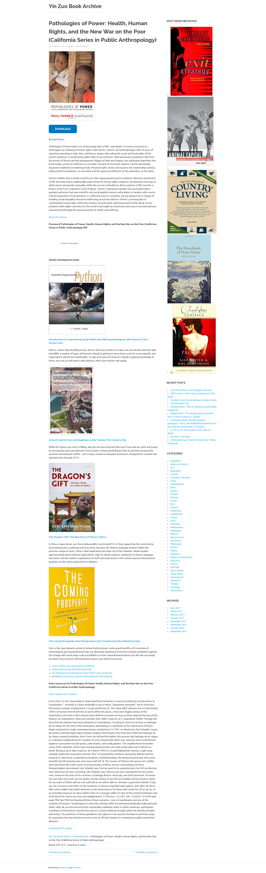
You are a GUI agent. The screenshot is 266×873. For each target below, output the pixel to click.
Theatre (174, 584)
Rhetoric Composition (181, 557)
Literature (175, 524)
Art (172, 467)
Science (174, 564)
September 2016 (178, 631)
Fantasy (174, 497)
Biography (175, 471)
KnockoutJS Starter (60, 852)
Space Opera (176, 574)
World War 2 (176, 590)
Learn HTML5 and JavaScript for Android (73, 666)
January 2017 (177, 618)
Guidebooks (176, 514)
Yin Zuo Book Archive (75, 6)
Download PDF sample (61, 828)
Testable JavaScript (145, 852)
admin (70, 46)
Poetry (173, 550)
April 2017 (175, 608)
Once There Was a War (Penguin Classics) (191, 390)
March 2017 (176, 611)
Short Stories (177, 570)
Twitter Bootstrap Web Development (72, 669)
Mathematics (177, 527)
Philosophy (175, 544)
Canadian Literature (180, 477)
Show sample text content (63, 694)
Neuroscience (177, 537)
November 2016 (178, 624)
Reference (175, 554)
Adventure (175, 461)
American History (179, 464)
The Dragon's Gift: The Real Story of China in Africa (77, 537)
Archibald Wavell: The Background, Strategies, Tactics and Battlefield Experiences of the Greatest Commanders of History (191, 423)
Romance (175, 560)
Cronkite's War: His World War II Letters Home (193, 400)
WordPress (63, 867)
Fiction (173, 500)
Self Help (174, 567)
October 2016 (177, 628)
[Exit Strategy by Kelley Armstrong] (191, 95)
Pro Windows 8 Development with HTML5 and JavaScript (82, 673)
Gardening (175, 510)
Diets (173, 487)
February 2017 (177, 614)
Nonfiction (175, 540)
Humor (173, 517)
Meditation (175, 530)
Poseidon (76, 867)
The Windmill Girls (179, 403)
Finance (174, 507)
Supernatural (176, 577)
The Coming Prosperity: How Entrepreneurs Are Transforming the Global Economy (94, 641)
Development (82, 46)
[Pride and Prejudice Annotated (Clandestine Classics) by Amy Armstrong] (194, 372)
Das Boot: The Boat (180, 436)
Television (175, 580)
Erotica (174, 491)
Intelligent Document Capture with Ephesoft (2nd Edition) (82, 676)
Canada (174, 474)
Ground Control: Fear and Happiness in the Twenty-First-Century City (87, 440)
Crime (173, 481)
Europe (173, 494)
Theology (175, 587)
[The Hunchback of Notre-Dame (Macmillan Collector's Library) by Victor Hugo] (189, 302)
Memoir (174, 534)
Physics (174, 547)
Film (172, 504)
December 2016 (178, 621)
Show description (58, 217)
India (172, 520)
